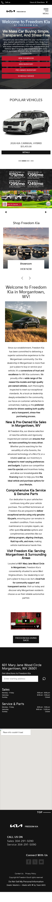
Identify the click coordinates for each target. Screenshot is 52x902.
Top (40, 812)
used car (22, 458)
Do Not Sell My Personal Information (26, 882)
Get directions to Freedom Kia (16, 673)
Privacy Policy (30, 874)
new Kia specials (15, 469)
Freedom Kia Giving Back (26, 639)
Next (45, 212)
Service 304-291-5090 (21, 844)
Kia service (25, 530)
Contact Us (19, 874)
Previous (6, 212)
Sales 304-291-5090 (20, 841)
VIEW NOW (26, 269)
